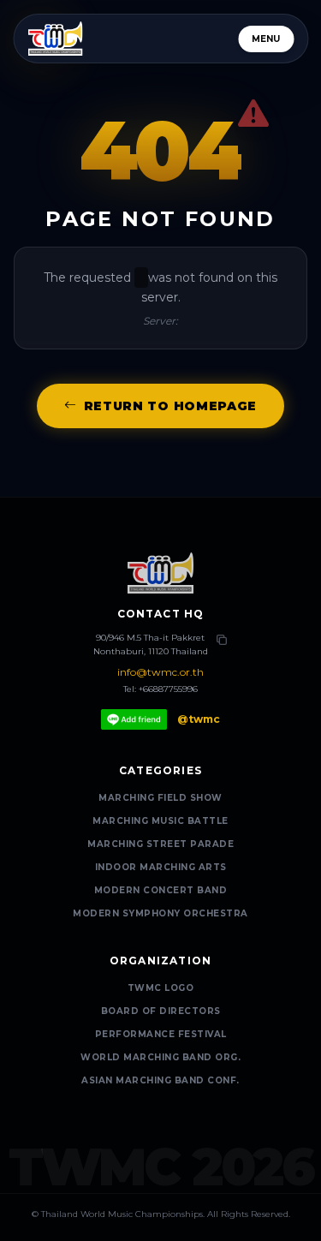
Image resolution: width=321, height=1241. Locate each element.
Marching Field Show (160, 797)
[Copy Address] (222, 640)
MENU (266, 39)
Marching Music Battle (160, 820)
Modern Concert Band (161, 890)
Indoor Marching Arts (161, 867)
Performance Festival (161, 1034)
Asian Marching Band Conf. (160, 1080)
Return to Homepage (171, 406)
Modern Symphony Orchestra (160, 913)
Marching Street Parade (160, 844)
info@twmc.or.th (160, 671)
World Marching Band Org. (160, 1057)
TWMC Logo (161, 987)
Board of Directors (161, 1011)
